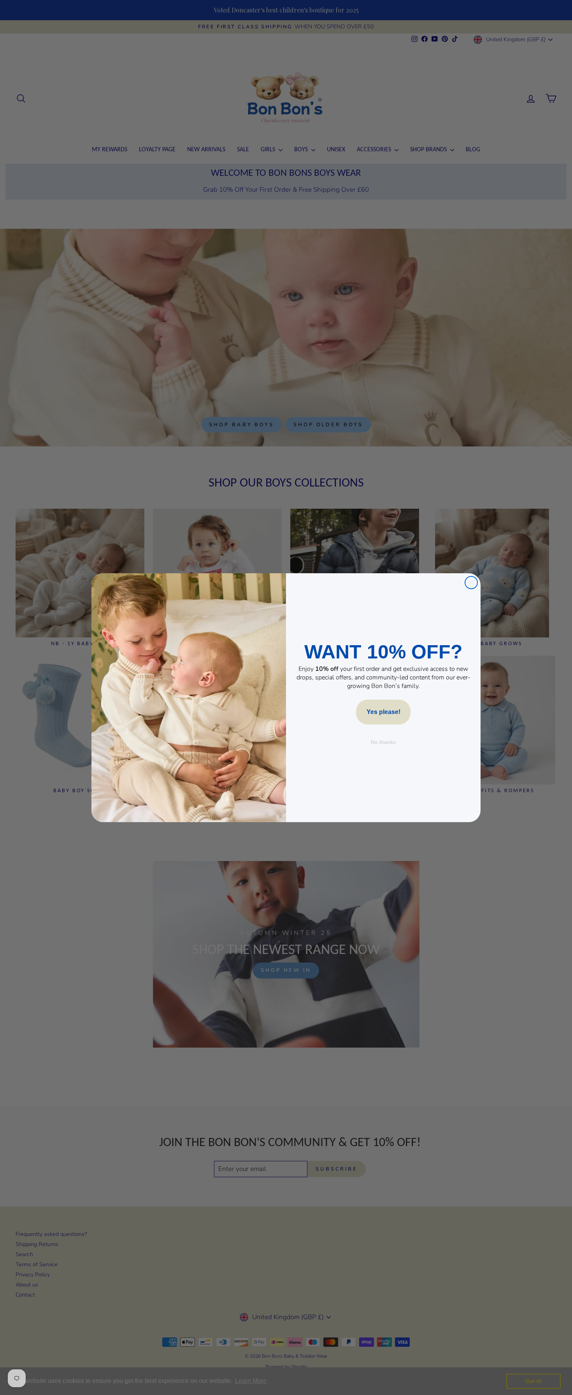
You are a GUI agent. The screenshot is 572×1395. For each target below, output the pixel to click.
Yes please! (383, 712)
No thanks (383, 742)
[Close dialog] (471, 582)
